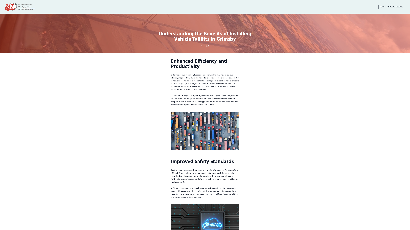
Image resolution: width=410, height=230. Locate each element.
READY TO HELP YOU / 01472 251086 (391, 7)
